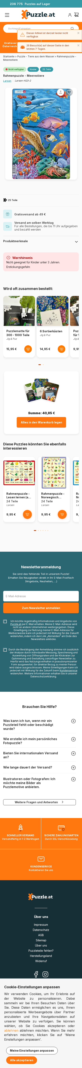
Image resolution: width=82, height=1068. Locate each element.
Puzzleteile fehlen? (41, 950)
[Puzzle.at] (38, 15)
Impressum (41, 924)
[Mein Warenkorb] (76, 15)
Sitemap (41, 940)
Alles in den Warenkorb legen (41, 422)
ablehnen (11, 1030)
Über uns (41, 945)
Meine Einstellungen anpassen (32, 1050)
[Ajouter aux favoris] (69, 92)
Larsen (7, 80)
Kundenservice (68, 670)
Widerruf (41, 961)
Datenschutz (41, 930)
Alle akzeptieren (21, 1060)
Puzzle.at (15, 624)
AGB (41, 935)
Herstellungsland (41, 956)
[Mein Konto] (69, 15)
